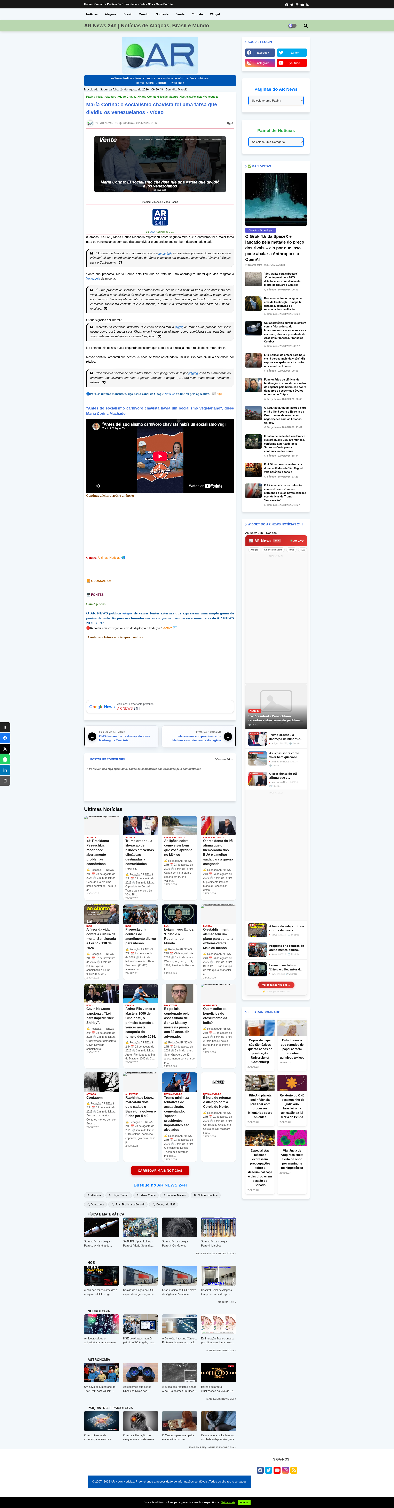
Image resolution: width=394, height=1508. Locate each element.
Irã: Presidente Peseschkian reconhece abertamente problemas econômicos (276, 718)
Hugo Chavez (127, 96)
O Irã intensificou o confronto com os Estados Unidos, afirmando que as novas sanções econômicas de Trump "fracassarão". (285, 493)
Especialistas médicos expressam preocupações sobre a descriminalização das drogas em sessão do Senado (260, 1168)
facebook (263, 52)
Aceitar (244, 1502)
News (291, 549)
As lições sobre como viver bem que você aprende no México (284, 755)
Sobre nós (146, 4)
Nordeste (162, 14)
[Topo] (5, 727)
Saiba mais (228, 1502)
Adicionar (160, 706)
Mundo (144, 14)
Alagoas (110, 14)
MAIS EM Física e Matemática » (216, 1253)
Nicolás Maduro (168, 96)
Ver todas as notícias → (276, 984)
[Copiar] (5, 781)
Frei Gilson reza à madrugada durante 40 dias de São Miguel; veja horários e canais (284, 468)
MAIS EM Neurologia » (221, 1350)
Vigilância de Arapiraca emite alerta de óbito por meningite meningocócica (292, 1159)
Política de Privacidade (122, 4)
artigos (127, 613)
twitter (295, 52)
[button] (306, 26)
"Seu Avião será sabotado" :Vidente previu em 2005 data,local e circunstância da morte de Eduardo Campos (282, 279)
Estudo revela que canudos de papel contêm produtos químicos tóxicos (292, 1048)
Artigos (254, 549)
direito (179, 327)
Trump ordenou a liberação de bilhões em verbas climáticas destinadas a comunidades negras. (286, 737)
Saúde (180, 14)
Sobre (150, 82)
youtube (295, 63)
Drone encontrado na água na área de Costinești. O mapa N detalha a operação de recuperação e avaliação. (283, 304)
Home (88, 4)
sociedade (165, 253)
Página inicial (94, 96)
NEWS (152, 232)
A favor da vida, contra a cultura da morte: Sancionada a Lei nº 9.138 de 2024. (286, 928)
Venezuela (211, 96)
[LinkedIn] (5, 770)
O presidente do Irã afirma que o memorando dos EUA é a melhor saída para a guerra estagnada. (285, 776)
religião (193, 373)
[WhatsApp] (5, 759)
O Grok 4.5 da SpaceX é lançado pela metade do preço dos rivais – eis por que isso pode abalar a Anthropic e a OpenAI (274, 248)
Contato (99, 4)
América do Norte (273, 549)
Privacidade (176, 82)
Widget (215, 14)
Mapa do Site (164, 4)
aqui (217, 394)
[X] (5, 749)
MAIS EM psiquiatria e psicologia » (212, 1447)
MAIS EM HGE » (227, 1302)
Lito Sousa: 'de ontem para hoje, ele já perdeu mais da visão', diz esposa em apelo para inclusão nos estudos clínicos (285, 360)
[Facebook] (5, 738)
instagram (263, 63)
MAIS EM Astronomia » (221, 1399)
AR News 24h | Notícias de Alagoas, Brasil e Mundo (146, 25)
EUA (302, 549)
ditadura (111, 96)
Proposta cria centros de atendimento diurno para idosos (286, 948)
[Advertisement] (276, 620)
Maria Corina (147, 96)
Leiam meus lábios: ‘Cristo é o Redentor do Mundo (285, 967)
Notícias (92, 14)
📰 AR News (264, 540)
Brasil (128, 14)
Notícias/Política (191, 96)
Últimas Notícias (109, 557)
